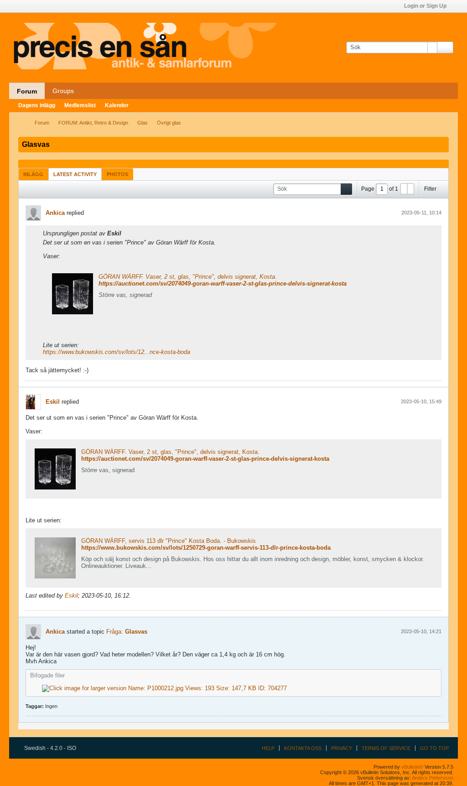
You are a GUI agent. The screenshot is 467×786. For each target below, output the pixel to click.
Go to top (434, 748)
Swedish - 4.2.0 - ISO (51, 748)
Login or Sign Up (425, 6)
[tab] (33, 174)
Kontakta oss (303, 748)
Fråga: (114, 631)
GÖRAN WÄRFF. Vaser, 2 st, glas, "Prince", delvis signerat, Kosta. (188, 276)
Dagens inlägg (36, 105)
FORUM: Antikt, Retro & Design (93, 122)
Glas (142, 122)
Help (268, 748)
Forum (27, 91)
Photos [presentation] (117, 174)
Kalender (117, 105)
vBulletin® (412, 767)
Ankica (55, 212)
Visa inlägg (127, 233)
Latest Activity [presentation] (75, 174)
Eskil (53, 401)
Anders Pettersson (432, 778)
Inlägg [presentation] (33, 174)
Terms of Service (386, 748)
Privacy (341, 748)
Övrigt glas (169, 122)
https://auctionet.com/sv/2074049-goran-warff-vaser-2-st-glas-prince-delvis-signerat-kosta (223, 283)
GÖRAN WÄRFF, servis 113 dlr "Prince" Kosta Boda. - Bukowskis (168, 540)
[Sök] (445, 47)
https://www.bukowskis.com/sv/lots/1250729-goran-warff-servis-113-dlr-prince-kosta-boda (206, 547)
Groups (63, 90)
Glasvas (136, 631)
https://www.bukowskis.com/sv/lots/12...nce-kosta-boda (116, 352)
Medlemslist (80, 105)
